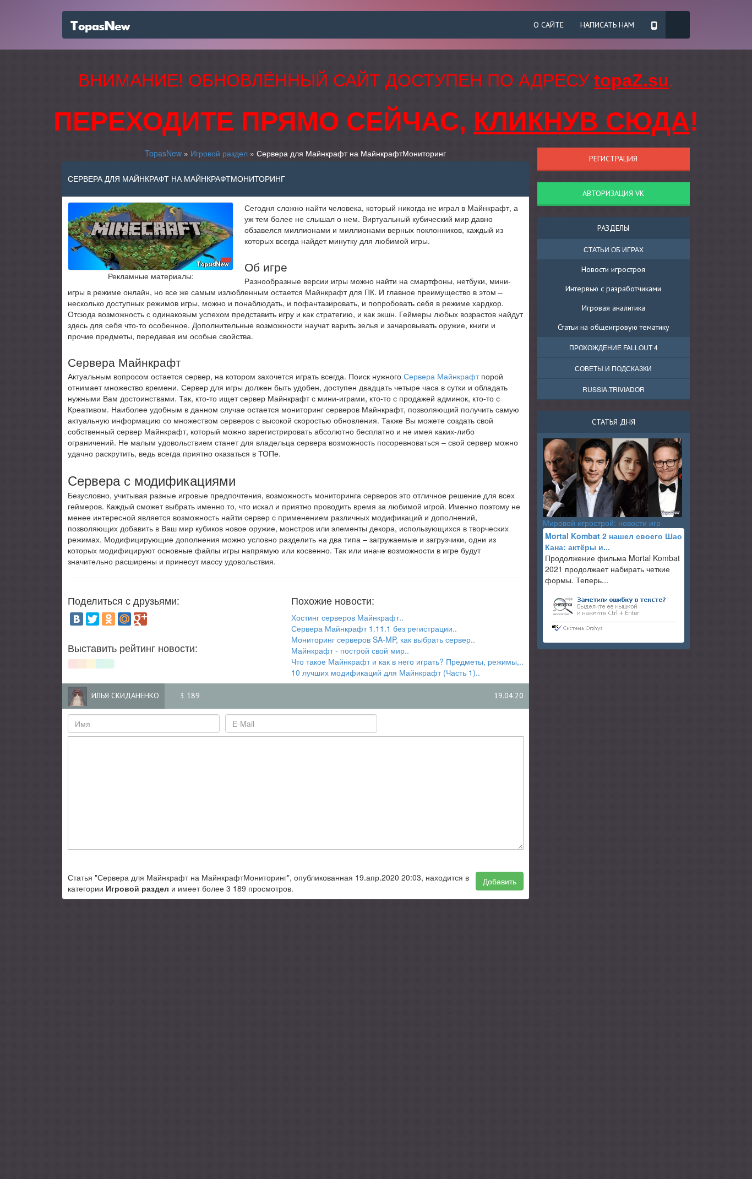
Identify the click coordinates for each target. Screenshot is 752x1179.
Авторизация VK (613, 193)
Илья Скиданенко (125, 695)
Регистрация (613, 159)
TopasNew (163, 153)
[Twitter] (92, 619)
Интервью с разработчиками (613, 289)
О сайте (548, 25)
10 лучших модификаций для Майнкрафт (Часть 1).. (385, 672)
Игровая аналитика (613, 308)
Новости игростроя (613, 269)
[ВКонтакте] (76, 619)
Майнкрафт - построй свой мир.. (350, 650)
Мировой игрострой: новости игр (602, 522)
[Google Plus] (140, 619)
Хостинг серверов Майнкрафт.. (347, 617)
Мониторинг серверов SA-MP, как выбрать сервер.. (383, 639)
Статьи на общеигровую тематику (613, 327)
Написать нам (607, 25)
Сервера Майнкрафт (441, 376)
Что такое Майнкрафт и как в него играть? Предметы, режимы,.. (407, 661)
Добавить (499, 881)
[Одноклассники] (108, 619)
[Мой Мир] (124, 619)
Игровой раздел (219, 153)
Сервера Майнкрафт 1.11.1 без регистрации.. (374, 628)
